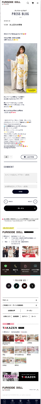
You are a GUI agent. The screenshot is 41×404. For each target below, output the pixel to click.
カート (34, 316)
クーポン (29, 310)
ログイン (25, 316)
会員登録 (16, 316)
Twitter (13, 147)
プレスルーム (8, 220)
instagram (7, 147)
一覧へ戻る (20, 208)
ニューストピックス (18, 220)
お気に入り (6, 316)
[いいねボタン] (6, 156)
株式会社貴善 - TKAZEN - (19, 332)
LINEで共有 (30, 157)
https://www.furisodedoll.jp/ (12, 124)
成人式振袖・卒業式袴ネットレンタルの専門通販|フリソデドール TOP (21, 219)
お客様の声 (11, 310)
